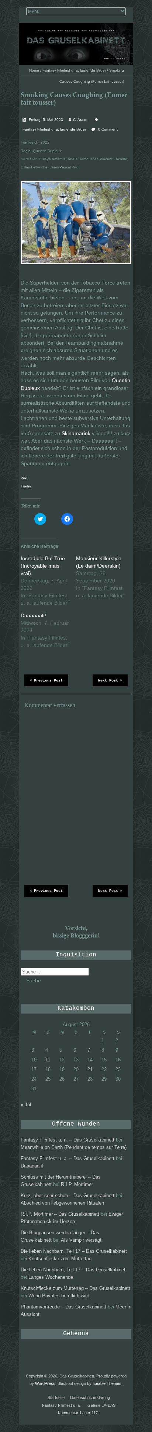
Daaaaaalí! (33, 615)
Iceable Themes (107, 1383)
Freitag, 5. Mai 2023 (45, 120)
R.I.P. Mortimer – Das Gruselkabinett (60, 1214)
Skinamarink (76, 433)
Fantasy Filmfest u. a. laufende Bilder (74, 70)
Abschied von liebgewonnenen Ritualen (62, 1203)
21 (90, 1069)
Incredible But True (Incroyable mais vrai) (43, 565)
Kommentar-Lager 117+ (79, 1412)
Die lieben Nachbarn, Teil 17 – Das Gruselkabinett (74, 1251)
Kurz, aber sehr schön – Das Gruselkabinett (67, 1195)
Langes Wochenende (50, 1277)
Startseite (56, 1397)
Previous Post (48, 681)
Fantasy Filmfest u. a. (61, 1405)
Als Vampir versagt (81, 1240)
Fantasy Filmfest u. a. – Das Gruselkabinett (67, 1140)
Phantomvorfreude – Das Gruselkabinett (63, 1307)
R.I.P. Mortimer (77, 1184)
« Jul (26, 1104)
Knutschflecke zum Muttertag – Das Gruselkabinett (75, 1288)
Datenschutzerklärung (90, 1397)
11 (47, 1059)
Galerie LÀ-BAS (101, 1405)
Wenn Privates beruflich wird (58, 1295)
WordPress (45, 1383)
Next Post (108, 681)
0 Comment (108, 129)
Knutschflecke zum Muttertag (59, 1258)
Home (34, 70)
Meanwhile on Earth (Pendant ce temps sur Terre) (74, 1147)
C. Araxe (80, 120)
